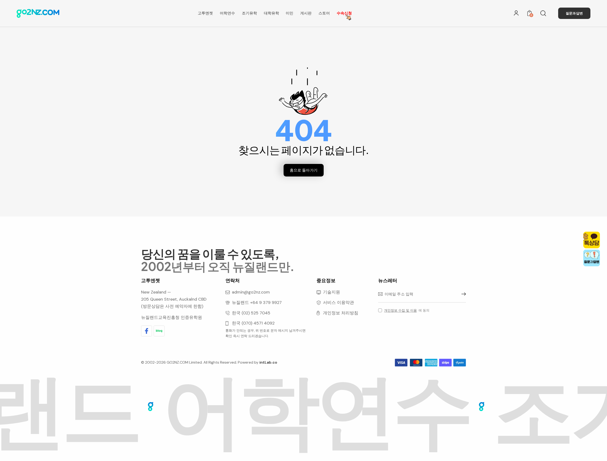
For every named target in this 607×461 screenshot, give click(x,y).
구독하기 (462, 294)
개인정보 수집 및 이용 (400, 310)
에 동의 (406, 310)
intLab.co (268, 362)
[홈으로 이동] (38, 12)
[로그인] (516, 13)
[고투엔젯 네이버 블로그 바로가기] (159, 330)
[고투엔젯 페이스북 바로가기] (146, 330)
